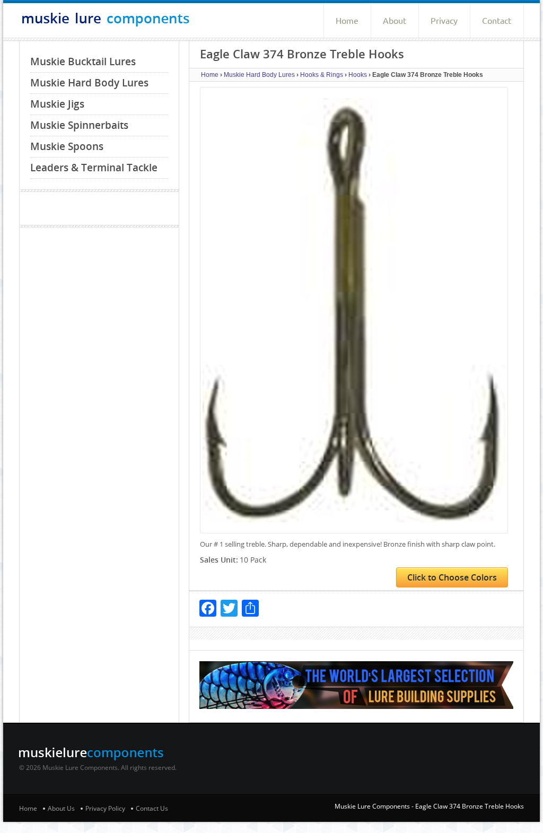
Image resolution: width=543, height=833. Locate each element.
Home (347, 20)
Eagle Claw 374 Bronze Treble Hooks (469, 806)
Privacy (444, 20)
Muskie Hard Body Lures (89, 83)
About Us (61, 808)
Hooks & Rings (321, 74)
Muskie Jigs (57, 104)
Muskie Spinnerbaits (79, 125)
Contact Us (152, 808)
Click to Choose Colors (452, 577)
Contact (496, 20)
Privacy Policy (105, 808)
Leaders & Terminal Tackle (93, 167)
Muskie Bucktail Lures (83, 61)
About (394, 20)
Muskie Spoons (66, 146)
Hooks (357, 74)
